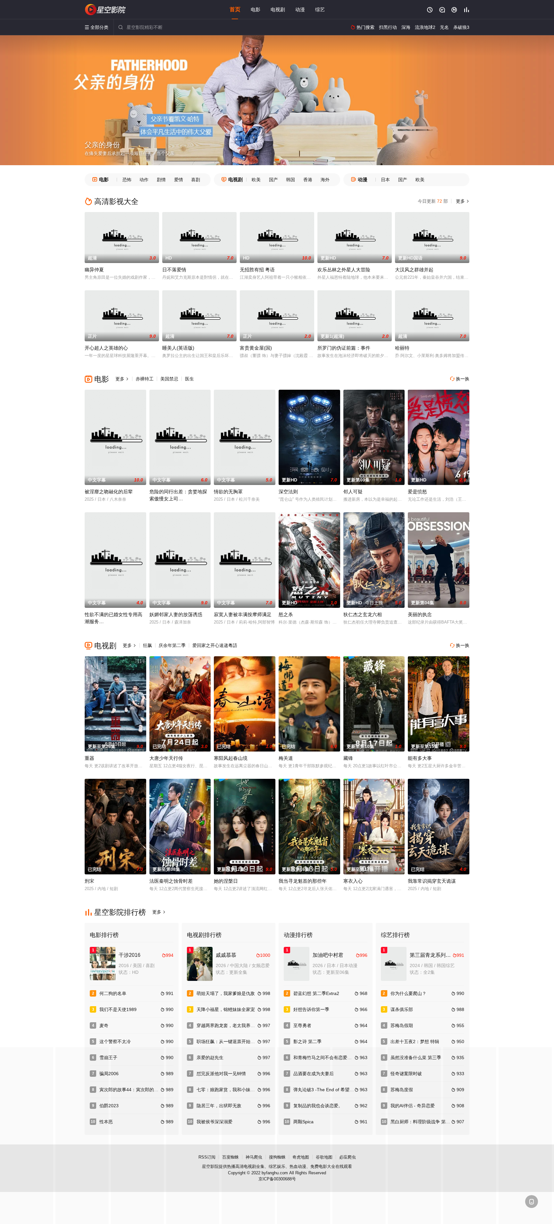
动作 (143, 179)
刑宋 (89, 881)
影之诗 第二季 (307, 1041)
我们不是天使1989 (118, 1009)
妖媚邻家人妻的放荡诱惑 (175, 614)
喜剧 (195, 179)
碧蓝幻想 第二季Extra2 (316, 993)
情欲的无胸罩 (228, 491)
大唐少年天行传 (166, 758)
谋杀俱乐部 (401, 1009)
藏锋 (348, 758)
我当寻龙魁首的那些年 (303, 881)
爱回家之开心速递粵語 (214, 645)
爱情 (178, 179)
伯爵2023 (109, 1105)
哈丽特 (402, 348)
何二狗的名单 (112, 993)
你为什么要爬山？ (408, 993)
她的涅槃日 (226, 881)
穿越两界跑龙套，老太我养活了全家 (232, 1025)
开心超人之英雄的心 (106, 348)
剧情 (161, 179)
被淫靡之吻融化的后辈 (109, 491)
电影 (255, 9)
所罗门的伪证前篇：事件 (343, 348)
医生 (189, 378)
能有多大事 (420, 758)
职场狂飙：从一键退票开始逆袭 (228, 1041)
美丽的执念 (420, 614)
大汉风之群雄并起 (414, 269)
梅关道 (286, 758)
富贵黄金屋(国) (256, 348)
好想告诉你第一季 (311, 1009)
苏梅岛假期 (401, 1025)
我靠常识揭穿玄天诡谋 (432, 881)
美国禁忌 (169, 378)
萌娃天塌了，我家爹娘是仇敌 (226, 993)
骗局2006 (109, 1073)
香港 (307, 179)
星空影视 (105, 9)
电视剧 (278, 9)
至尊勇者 (302, 1025)
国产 (273, 179)
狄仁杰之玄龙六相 (362, 614)
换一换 (459, 378)
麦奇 (103, 1025)
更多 (462, 201)
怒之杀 (286, 614)
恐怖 (126, 179)
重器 (89, 758)
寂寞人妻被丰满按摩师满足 (243, 614)
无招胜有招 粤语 (257, 269)
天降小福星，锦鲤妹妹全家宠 (226, 1009)
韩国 (290, 179)
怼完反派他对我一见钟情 (221, 1073)
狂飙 (147, 645)
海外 (325, 179)
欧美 (256, 179)
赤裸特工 (145, 378)
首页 (235, 9)
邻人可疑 (353, 491)
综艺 (320, 9)
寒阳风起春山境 (231, 758)
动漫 (300, 9)
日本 (385, 179)
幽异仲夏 (94, 269)
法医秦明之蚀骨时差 (171, 881)
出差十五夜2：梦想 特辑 (414, 1041)
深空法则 (288, 491)
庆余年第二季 (172, 645)
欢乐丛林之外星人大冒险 (343, 269)
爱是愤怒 (417, 491)
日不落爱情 (174, 269)
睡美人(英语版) (178, 348)
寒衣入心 (353, 881)
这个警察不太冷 (115, 1041)
